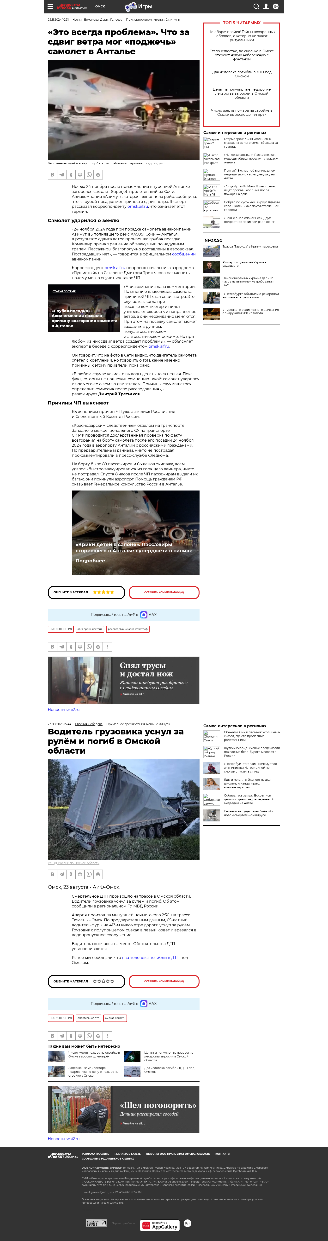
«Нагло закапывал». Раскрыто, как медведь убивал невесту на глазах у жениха (251, 158)
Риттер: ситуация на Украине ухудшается (244, 264)
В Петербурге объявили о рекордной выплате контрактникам (251, 295)
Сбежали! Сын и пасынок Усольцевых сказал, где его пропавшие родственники (252, 736)
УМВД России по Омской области (73, 863)
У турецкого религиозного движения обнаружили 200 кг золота (251, 311)
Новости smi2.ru (64, 709)
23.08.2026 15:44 (59, 724)
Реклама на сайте (95, 1153)
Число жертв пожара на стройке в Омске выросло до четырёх (242, 113)
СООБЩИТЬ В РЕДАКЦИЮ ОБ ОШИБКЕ (108, 1158)
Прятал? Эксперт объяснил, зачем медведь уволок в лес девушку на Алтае (249, 174)
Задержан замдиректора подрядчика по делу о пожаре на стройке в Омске (93, 1071)
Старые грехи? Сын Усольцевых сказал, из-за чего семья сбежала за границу (251, 142)
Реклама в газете (128, 1153)
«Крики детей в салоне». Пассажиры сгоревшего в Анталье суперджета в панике (134, 548)
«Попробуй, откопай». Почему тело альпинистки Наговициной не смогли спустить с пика (250, 767)
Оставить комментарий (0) (164, 592)
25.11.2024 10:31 (58, 19)
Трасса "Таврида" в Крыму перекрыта (250, 246)
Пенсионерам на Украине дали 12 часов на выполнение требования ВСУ (248, 282)
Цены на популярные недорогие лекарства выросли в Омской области (242, 93)
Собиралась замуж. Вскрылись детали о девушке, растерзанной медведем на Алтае (248, 799)
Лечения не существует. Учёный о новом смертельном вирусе (249, 813)
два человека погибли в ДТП (151, 957)
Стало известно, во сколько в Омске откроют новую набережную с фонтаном (242, 55)
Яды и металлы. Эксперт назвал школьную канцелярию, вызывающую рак (247, 783)
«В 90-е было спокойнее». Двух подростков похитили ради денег (249, 220)
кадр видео (154, 163)
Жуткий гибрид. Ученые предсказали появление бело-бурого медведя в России (252, 751)
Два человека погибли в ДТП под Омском (242, 74)
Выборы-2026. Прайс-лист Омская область (178, 1153)
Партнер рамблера (123, 1223)
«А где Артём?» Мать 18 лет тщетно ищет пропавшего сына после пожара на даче (250, 190)
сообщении (184, 254)
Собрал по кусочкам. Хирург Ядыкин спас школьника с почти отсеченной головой (252, 206)
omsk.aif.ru (138, 206)
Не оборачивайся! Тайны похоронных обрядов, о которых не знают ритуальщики (241, 36)
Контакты (222, 1153)
